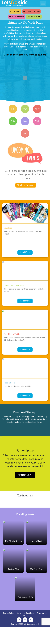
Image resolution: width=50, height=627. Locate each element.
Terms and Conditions (25, 613)
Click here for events (26, 185)
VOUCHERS (15, 11)
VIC (13, 121)
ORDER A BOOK (34, 17)
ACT (37, 121)
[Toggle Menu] (43, 4)
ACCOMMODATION (31, 11)
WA (25, 109)
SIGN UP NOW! (25, 475)
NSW (37, 109)
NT (12, 109)
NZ (25, 133)
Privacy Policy (8, 613)
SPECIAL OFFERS (16, 17)
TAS (25, 121)
